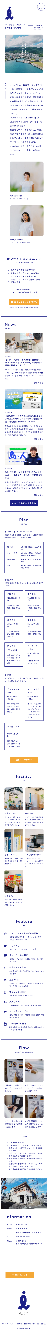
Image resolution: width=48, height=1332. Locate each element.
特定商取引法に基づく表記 (31, 1324)
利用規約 (19, 1324)
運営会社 (43, 1324)
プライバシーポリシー (8, 1324)
